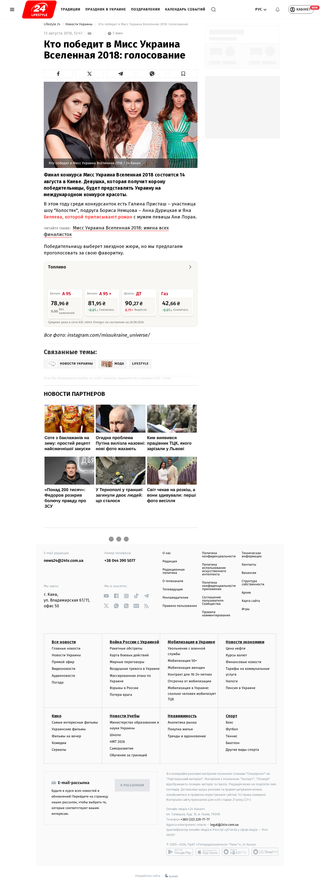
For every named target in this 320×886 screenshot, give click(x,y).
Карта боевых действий (129, 655)
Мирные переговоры (127, 662)
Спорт (231, 716)
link (106, 596)
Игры (246, 609)
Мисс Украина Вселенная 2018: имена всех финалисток (106, 231)
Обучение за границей (128, 755)
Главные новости (66, 648)
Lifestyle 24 (52, 24)
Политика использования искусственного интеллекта (214, 569)
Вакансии (249, 573)
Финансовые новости (243, 662)
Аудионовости (63, 676)
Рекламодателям (175, 597)
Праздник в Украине (106, 9)
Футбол (232, 729)
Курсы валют (236, 655)
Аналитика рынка (182, 722)
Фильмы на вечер (66, 736)
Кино (57, 716)
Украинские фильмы (69, 729)
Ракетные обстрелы (126, 648)
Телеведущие (172, 589)
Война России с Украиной (134, 642)
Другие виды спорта (242, 750)
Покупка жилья (180, 729)
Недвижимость (182, 716)
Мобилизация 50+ (182, 661)
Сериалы (59, 750)
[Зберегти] (183, 74)
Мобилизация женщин (186, 668)
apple (208, 852)
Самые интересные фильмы (75, 722)
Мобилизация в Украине (191, 642)
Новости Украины (80, 24)
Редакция (169, 561)
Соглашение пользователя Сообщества (213, 601)
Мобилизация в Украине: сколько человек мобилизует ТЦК (192, 693)
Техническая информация (252, 555)
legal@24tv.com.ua (224, 825)
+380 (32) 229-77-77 (195, 819)
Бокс (229, 722)
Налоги (232, 681)
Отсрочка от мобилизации (189, 681)
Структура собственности (253, 583)
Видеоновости (64, 669)
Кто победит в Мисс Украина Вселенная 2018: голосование (143, 24)
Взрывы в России (124, 688)
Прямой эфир (63, 662)
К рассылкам (132, 785)
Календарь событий (185, 9)
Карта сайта (251, 601)
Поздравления (145, 9)
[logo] (39, 9)
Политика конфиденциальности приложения (219, 586)
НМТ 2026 (117, 742)
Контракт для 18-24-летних (190, 674)
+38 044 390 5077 (119, 560)
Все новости (64, 642)
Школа (115, 735)
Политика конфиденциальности (219, 555)
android (179, 852)
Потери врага (121, 695)
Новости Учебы (125, 716)
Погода (58, 682)
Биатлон (233, 743)
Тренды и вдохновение (187, 736)
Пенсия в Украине (241, 688)
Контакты (249, 564)
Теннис (232, 736)
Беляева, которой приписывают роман (88, 217)
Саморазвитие (122, 748)
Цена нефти (236, 648)
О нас (166, 553)
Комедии (59, 743)
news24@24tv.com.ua (64, 560)
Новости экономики (245, 642)
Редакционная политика (173, 571)
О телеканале (172, 581)
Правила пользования (179, 606)
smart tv (235, 852)
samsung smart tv (265, 852)
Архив (246, 592)
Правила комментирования (216, 614)
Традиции (70, 9)
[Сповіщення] (277, 9)
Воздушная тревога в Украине (135, 669)
